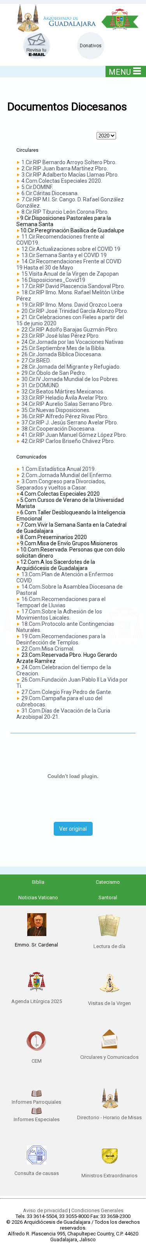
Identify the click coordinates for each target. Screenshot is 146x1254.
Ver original (73, 829)
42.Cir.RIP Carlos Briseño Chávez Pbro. (68, 441)
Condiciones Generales (97, 1210)
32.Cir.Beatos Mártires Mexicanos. (62, 391)
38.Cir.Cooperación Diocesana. (58, 429)
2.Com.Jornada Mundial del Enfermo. (67, 475)
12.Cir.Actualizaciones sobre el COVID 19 (70, 249)
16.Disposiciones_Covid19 (53, 280)
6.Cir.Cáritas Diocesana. (50, 193)
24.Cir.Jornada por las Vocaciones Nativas (72, 342)
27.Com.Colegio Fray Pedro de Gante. (66, 692)
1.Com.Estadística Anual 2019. (58, 469)
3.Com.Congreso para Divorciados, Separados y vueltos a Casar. (61, 484)
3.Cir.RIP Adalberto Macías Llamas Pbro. (70, 175)
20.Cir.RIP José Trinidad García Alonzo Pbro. (74, 311)
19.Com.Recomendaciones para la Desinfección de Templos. (61, 639)
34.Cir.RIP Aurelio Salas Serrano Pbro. (67, 404)
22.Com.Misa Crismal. (47, 649)
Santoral (108, 897)
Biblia (38, 882)
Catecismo (108, 882)
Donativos (91, 45)
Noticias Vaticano (38, 897)
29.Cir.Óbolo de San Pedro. (53, 373)
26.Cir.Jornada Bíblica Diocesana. (61, 354)
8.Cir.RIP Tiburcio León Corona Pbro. (65, 212)
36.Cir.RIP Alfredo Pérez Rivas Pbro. (65, 416)
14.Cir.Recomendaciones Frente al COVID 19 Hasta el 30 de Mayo (68, 264)
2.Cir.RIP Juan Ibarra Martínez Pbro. (64, 168)
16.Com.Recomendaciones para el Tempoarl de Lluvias (61, 602)
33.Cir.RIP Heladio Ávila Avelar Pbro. (64, 398)
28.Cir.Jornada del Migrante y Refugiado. (71, 367)
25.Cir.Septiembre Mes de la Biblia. (63, 348)
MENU (120, 72)
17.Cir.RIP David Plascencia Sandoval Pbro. (73, 286)
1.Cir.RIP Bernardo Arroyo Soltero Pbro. (68, 162)
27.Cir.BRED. (36, 360)
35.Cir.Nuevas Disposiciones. (55, 410)
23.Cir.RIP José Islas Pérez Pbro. (60, 336)
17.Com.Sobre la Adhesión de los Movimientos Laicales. (59, 614)
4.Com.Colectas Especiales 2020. (61, 181)
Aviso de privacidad (45, 1210)
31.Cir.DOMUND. (40, 385)
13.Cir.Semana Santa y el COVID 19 (64, 255)
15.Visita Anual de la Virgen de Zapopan (70, 274)
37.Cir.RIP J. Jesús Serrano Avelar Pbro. (69, 422)
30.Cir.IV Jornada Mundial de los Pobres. (70, 379)
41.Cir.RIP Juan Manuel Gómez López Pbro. (74, 435)
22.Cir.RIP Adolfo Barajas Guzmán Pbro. (69, 329)
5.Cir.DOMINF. (37, 187)
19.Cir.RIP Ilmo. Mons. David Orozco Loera (71, 305)
